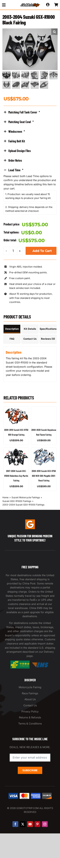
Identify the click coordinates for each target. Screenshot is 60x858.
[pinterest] (37, 824)
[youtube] (30, 824)
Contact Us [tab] (29, 338)
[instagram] (45, 824)
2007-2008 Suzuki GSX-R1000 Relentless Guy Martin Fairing (16, 475)
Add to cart (42, 251)
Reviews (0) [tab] (48, 338)
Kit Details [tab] (30, 328)
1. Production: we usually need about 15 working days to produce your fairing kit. (28, 196)
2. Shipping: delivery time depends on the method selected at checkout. (28, 209)
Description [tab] (12, 328)
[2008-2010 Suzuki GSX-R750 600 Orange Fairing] (16, 416)
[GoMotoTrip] (30, 4)
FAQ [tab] (12, 338)
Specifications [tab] (48, 328)
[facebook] (15, 824)
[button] (54, 31)
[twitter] (23, 824)
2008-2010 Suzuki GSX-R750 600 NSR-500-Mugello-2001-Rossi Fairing (44, 475)
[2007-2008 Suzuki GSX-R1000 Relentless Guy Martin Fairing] (16, 457)
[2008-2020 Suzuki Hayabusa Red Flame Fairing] (43, 416)
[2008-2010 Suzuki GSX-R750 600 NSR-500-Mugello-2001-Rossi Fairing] (43, 457)
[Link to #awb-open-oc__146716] (8, 5)
